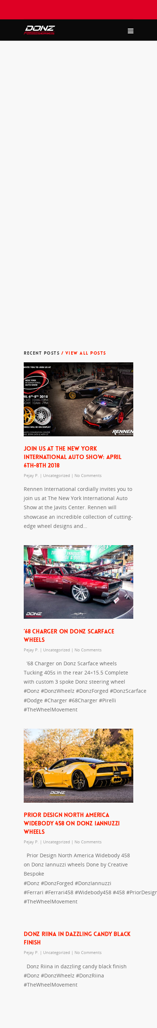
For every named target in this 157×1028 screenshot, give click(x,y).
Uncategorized (56, 475)
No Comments (88, 475)
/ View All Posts (83, 353)
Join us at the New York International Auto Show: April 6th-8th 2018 (73, 457)
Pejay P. (31, 475)
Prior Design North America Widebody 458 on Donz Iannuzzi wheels (72, 823)
